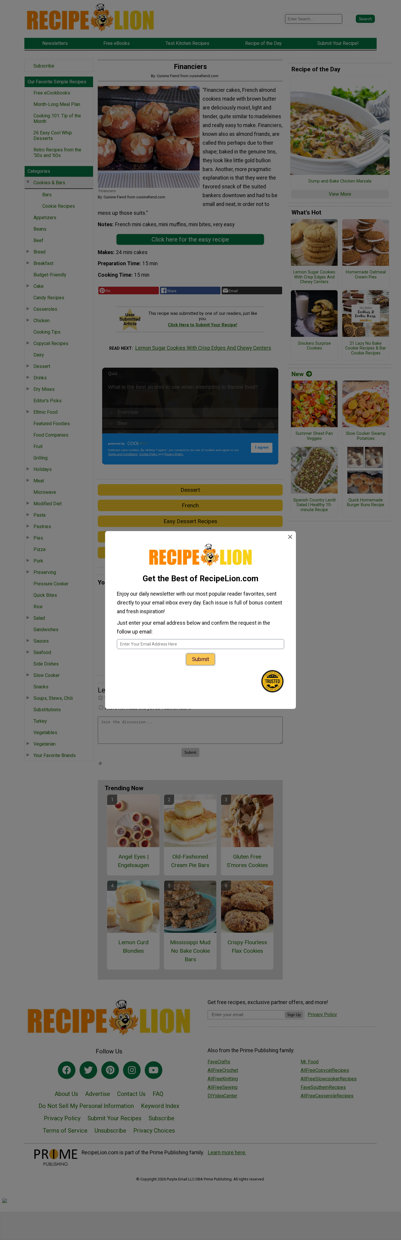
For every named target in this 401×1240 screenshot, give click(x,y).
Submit (200, 659)
